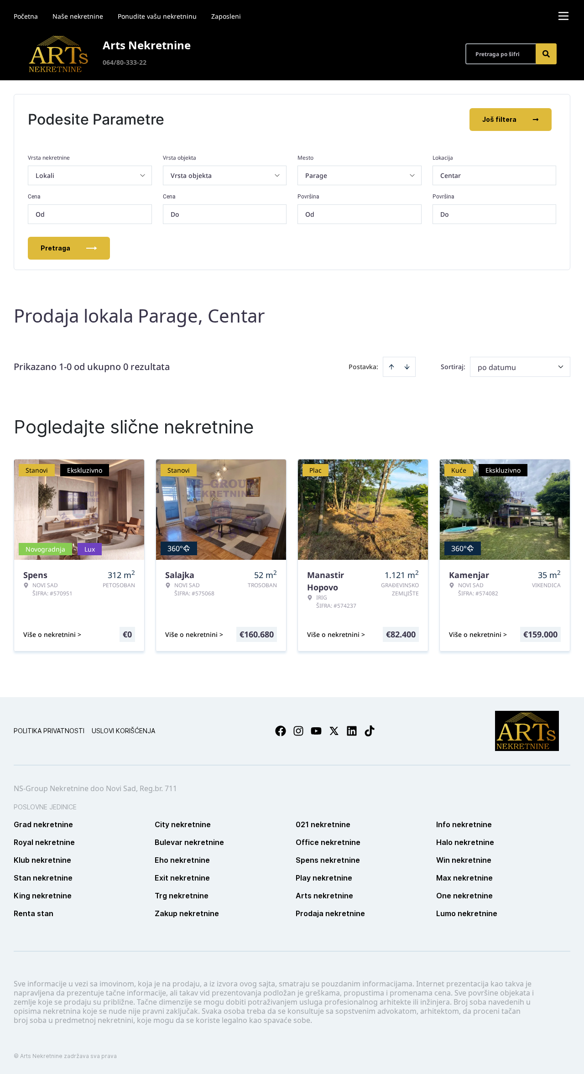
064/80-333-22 (124, 62)
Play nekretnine (324, 877)
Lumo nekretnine (466, 913)
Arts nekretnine (324, 895)
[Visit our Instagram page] (298, 730)
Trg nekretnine (182, 895)
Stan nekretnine (43, 877)
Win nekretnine (463, 860)
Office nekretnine (328, 842)
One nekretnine (464, 895)
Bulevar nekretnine (189, 842)
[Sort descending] (407, 367)
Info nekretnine (464, 824)
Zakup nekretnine (187, 913)
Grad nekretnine (43, 824)
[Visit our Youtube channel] (316, 730)
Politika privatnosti (49, 731)
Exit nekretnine (182, 877)
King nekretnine (43, 895)
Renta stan (33, 913)
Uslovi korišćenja (123, 731)
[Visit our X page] (333, 730)
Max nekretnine (464, 877)
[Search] (546, 53)
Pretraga (55, 248)
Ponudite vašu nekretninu (157, 16)
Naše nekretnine (77, 16)
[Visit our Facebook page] (280, 730)
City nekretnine (183, 824)
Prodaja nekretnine (330, 913)
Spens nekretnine (328, 860)
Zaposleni (226, 16)
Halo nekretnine (465, 842)
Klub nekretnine (42, 860)
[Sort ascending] (391, 367)
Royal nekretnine (44, 842)
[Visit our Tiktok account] (369, 730)
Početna (26, 16)
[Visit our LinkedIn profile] (351, 730)
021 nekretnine (323, 824)
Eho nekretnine (182, 860)
